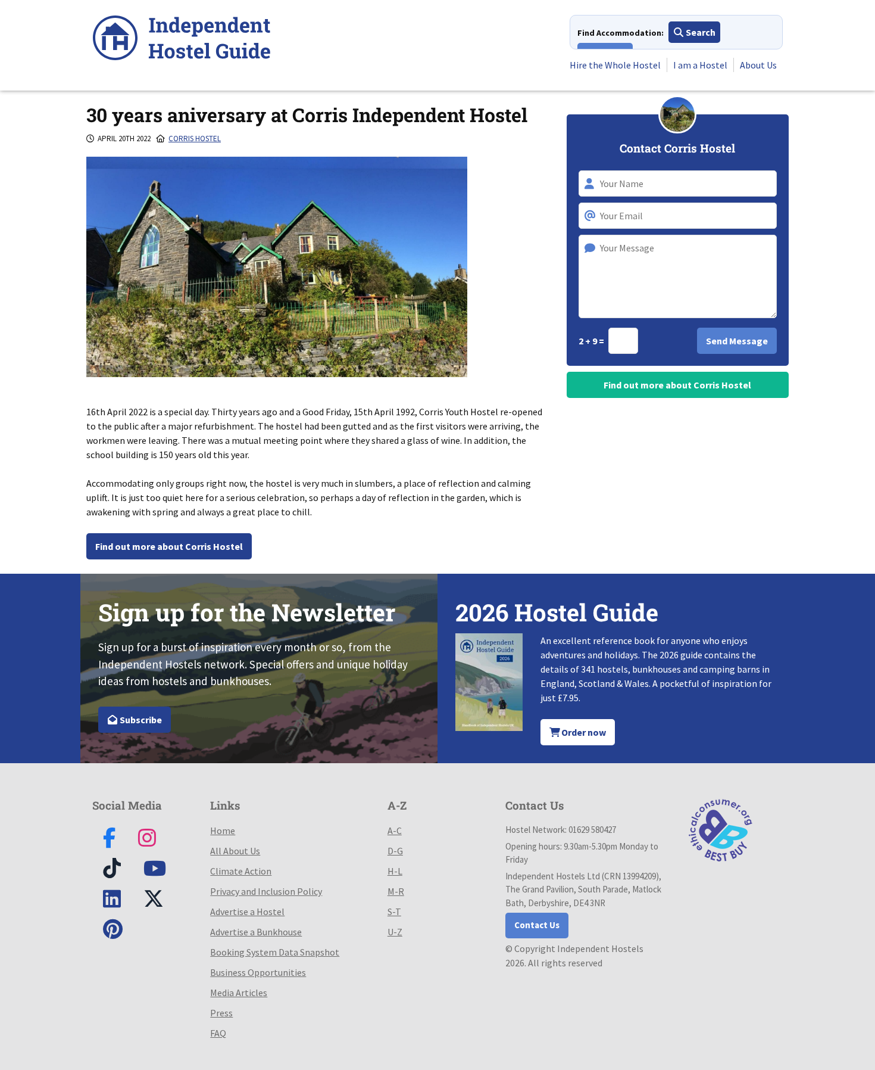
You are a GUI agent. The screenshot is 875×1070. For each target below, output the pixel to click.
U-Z (395, 932)
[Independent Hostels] (181, 39)
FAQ (218, 1033)
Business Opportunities (258, 972)
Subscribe (140, 720)
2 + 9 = (592, 341)
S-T (394, 911)
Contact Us (537, 925)
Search (699, 32)
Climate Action (240, 871)
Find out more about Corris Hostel (169, 546)
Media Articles (238, 993)
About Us (758, 65)
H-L (395, 871)
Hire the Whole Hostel (615, 65)
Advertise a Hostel (247, 911)
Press (221, 1013)
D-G (395, 851)
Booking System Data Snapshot (274, 952)
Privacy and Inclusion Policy (266, 891)
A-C (395, 830)
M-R (396, 891)
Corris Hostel (194, 138)
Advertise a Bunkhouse (256, 932)
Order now (583, 732)
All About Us (235, 851)
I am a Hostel (700, 65)
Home (222, 830)
